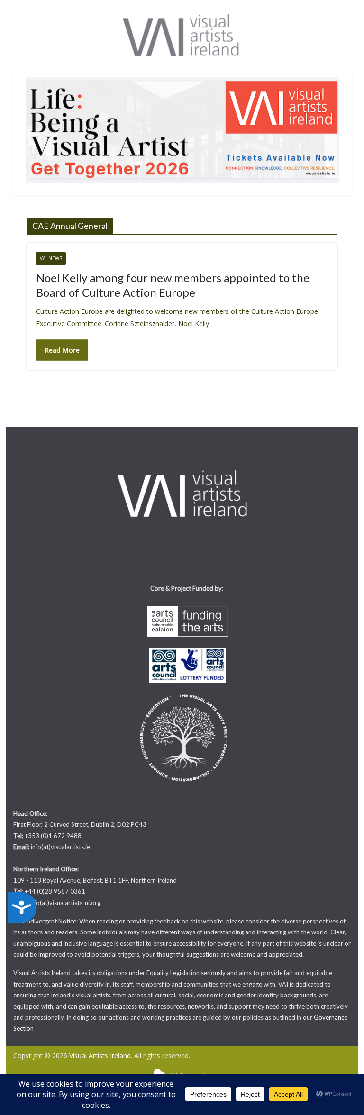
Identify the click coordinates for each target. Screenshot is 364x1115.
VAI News (51, 258)
